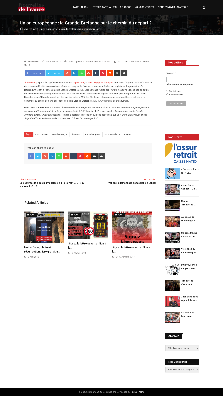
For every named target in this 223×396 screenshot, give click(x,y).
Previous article (28, 179)
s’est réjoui (107, 82)
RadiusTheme (137, 392)
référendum (76, 134)
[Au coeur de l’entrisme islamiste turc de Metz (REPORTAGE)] (172, 317)
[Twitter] (38, 156)
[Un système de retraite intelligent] (181, 153)
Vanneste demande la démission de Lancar (132, 182)
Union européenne (112, 134)
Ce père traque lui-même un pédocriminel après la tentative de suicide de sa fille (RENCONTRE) (189, 235)
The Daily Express (92, 134)
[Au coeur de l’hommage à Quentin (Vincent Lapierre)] (172, 221)
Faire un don (80, 7)
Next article (149, 179)
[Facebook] (31, 156)
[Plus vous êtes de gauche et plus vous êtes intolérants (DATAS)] (172, 269)
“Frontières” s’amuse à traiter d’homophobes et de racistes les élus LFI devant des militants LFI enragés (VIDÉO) (189, 282)
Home (25, 29)
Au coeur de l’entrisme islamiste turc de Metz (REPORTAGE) (188, 314)
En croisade (31, 82)
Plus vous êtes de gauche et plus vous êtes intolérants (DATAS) (189, 266)
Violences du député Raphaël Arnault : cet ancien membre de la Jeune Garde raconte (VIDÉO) (189, 251)
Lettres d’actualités (104, 7)
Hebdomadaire (175, 94)
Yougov (127, 134)
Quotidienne (174, 91)
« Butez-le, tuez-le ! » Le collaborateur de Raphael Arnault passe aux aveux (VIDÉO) (190, 171)
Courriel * (170, 73)
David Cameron (42, 134)
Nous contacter (145, 7)
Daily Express (94, 82)
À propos (125, 7)
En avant (34, 29)
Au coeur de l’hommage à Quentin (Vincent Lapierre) (188, 219)
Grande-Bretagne (59, 134)
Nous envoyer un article (173, 7)
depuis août (78, 82)
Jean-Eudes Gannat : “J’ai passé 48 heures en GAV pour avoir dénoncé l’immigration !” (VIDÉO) (189, 187)
